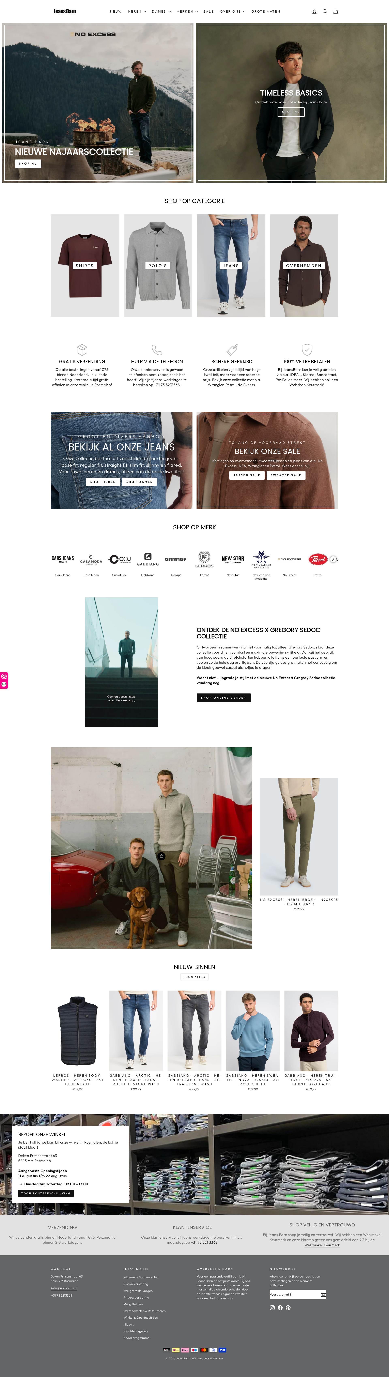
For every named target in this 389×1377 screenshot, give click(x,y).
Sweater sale (286, 475)
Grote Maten (265, 11)
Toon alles (194, 976)
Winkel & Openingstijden (141, 1317)
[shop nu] (97, 103)
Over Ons (231, 11)
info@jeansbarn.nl (64, 1288)
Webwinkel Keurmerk (322, 1245)
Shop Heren (103, 482)
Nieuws (129, 1324)
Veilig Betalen (133, 1304)
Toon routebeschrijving (46, 1193)
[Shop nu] (291, 103)
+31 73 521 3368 (204, 1242)
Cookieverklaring (136, 1284)
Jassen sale (247, 475)
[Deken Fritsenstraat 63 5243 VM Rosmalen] (194, 1164)
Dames (159, 11)
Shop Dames (139, 482)
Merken (185, 11)
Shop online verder (224, 698)
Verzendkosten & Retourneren (145, 1311)
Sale (209, 11)
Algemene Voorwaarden (141, 1277)
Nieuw (115, 11)
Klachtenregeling (136, 1331)
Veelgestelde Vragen (138, 1291)
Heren (135, 11)
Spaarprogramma (137, 1338)
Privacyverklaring (136, 1297)
